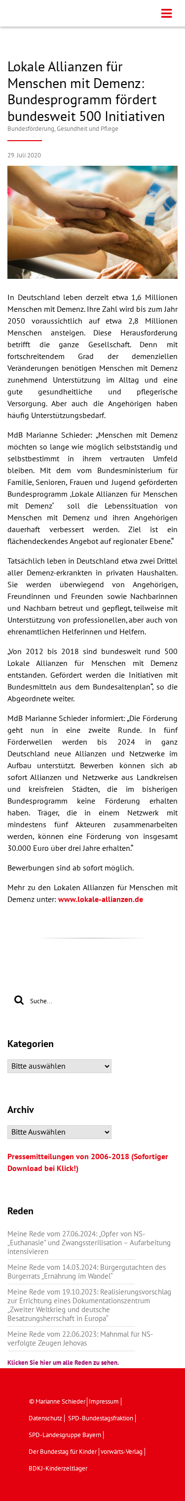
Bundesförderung (30, 129)
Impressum (104, 1402)
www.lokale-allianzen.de (100, 899)
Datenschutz (45, 1418)
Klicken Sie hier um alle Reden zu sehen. (63, 1363)
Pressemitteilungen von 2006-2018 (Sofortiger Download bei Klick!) (87, 1162)
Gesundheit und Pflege (87, 129)
